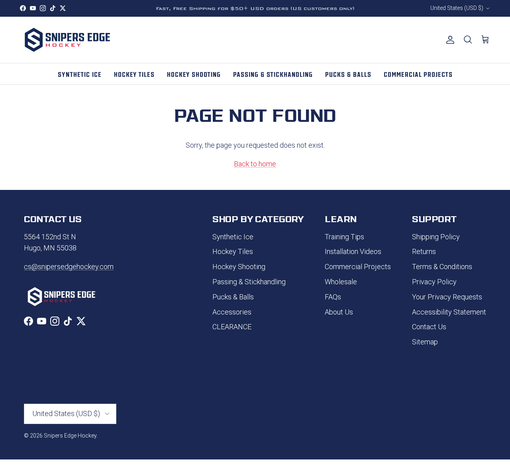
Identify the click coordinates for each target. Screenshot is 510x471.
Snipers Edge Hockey (70, 435)
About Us (339, 312)
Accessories (231, 312)
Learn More (301, 11)
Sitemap (425, 342)
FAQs (333, 297)
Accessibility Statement (449, 312)
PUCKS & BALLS (348, 73)
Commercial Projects (358, 266)
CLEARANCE (231, 326)
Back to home (255, 164)
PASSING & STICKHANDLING (273, 73)
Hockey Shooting (238, 266)
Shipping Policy (436, 237)
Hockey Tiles (232, 251)
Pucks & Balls (233, 297)
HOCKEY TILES (134, 73)
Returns (424, 251)
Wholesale (341, 282)
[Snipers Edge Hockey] (68, 40)
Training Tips (344, 237)
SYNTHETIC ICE (80, 73)
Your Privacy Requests (447, 297)
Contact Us (429, 326)
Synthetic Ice (232, 237)
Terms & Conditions (442, 266)
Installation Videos (353, 251)
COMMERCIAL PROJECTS (418, 73)
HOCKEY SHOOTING (194, 73)
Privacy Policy (434, 282)
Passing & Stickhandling (249, 282)
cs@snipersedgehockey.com (69, 266)
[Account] (448, 40)
